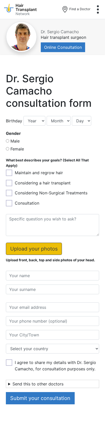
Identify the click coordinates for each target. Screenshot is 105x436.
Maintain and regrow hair (39, 172)
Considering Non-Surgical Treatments (51, 192)
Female (17, 148)
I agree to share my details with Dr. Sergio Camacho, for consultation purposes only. (55, 365)
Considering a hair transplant (43, 182)
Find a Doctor (79, 9)
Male (15, 141)
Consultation (27, 203)
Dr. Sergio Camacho (60, 31)
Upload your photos (34, 249)
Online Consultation (63, 47)
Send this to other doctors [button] (37, 383)
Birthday (14, 120)
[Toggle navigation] (98, 9)
